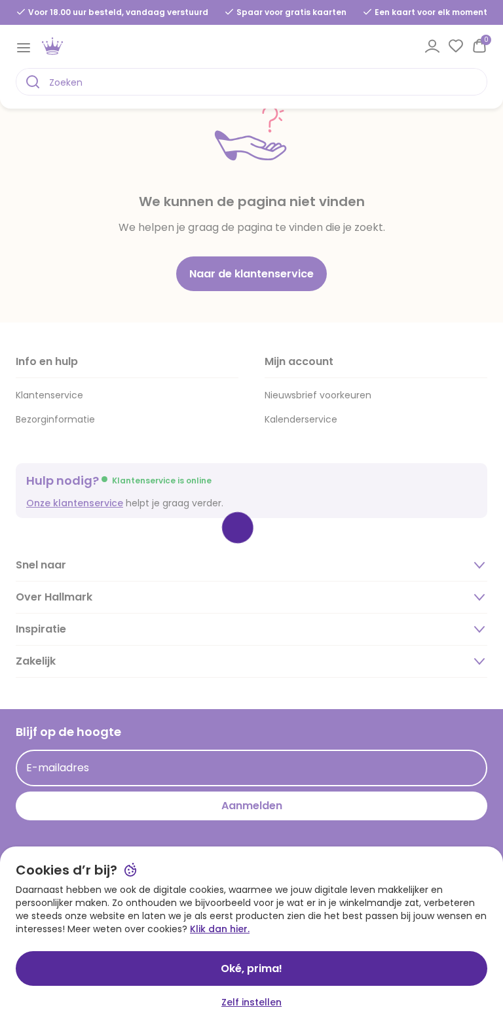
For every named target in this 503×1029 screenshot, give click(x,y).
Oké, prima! (251, 968)
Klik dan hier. (220, 928)
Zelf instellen (251, 1002)
